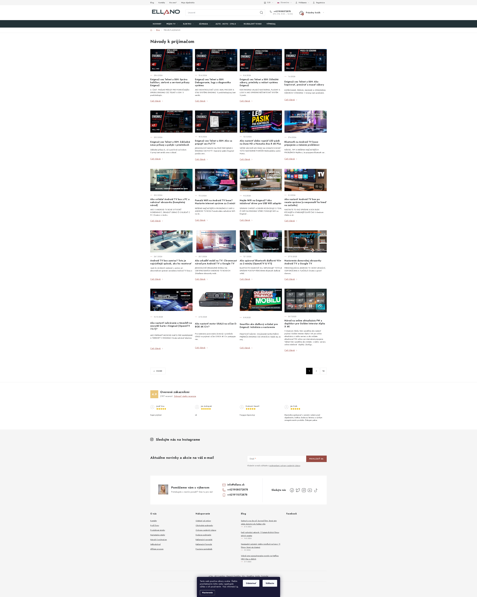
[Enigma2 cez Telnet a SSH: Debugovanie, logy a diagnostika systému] (216, 60)
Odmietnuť (251, 583)
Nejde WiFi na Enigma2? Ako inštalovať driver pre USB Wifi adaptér (260, 202)
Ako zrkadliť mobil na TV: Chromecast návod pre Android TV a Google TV (216, 262)
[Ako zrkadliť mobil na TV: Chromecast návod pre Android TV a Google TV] (216, 241)
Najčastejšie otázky (157, 535)
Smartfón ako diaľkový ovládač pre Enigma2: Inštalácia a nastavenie (259, 326)
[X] (298, 490)
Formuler (264, 576)
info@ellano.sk (236, 484)
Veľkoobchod (155, 544)
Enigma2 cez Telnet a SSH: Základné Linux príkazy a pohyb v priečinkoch (170, 143)
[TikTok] (316, 490)
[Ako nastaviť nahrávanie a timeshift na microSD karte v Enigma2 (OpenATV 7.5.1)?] (171, 301)
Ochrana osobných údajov (206, 530)
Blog (152, 2)
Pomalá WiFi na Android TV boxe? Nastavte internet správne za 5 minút (215, 202)
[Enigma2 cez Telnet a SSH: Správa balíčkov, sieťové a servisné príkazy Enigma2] (171, 60)
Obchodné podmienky (204, 525)
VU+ (243, 576)
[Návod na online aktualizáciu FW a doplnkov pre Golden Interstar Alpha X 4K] (305, 300)
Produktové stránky (157, 530)
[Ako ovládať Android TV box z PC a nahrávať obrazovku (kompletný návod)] (171, 180)
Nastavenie (207, 592)
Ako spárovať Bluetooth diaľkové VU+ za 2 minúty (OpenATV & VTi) (260, 262)
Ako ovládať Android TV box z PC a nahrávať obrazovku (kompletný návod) (170, 202)
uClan (211, 576)
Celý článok (155, 101)
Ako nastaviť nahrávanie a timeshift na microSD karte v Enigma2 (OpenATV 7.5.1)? (171, 326)
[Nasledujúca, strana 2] (316, 371)
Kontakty (162, 2)
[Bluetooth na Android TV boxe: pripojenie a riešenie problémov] (305, 122)
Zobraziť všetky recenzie (185, 396)
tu (237, 586)
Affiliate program (157, 549)
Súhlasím (270, 583)
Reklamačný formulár (204, 544)
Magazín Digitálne (233, 576)
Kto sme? (173, 2)
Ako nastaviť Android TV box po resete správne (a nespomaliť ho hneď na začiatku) (305, 202)
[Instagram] (304, 490)
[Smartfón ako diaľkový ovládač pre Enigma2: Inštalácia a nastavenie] (261, 301)
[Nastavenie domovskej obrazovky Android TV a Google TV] (305, 241)
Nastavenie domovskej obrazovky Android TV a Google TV (302, 262)
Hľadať (261, 12)
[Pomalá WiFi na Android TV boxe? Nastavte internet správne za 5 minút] (216, 180)
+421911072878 (237, 495)
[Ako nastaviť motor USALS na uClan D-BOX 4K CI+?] (216, 301)
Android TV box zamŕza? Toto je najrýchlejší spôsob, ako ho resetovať (171, 262)
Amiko (257, 576)
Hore (159, 371)
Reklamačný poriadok (204, 539)
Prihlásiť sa (316, 459)
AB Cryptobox (219, 576)
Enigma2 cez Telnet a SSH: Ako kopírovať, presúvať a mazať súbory (304, 83)
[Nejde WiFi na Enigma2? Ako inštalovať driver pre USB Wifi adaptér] (261, 180)
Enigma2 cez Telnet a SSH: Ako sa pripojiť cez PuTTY (213, 142)
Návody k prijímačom (158, 539)
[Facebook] (292, 490)
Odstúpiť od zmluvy (203, 521)
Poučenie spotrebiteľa (204, 549)
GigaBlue (250, 576)
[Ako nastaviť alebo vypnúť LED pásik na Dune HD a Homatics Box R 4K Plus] (261, 122)
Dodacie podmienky (203, 535)
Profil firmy (154, 525)
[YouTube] (310, 490)
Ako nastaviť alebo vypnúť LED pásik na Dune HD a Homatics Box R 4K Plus (260, 142)
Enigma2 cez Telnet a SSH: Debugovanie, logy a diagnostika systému (213, 82)
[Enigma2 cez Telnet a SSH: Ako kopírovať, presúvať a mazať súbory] (305, 60)
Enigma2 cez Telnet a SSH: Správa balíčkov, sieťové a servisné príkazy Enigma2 (169, 82)
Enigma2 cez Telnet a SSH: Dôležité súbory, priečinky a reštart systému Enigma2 (259, 82)
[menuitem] (157, 24)
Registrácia (320, 2)
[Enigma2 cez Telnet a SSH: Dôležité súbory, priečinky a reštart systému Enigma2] (261, 60)
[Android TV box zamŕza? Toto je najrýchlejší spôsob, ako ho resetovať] (171, 241)
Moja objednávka (188, 2)
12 (323, 371)
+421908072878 (282, 11)
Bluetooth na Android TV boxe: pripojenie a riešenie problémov (302, 143)
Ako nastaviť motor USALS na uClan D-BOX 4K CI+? (216, 325)
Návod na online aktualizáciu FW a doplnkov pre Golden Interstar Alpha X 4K (304, 323)
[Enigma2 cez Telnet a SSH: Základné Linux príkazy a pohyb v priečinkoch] (171, 122)
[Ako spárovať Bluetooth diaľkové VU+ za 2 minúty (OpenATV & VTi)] (261, 241)
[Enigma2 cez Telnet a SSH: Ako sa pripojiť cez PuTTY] (216, 122)
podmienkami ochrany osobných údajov (284, 465)
